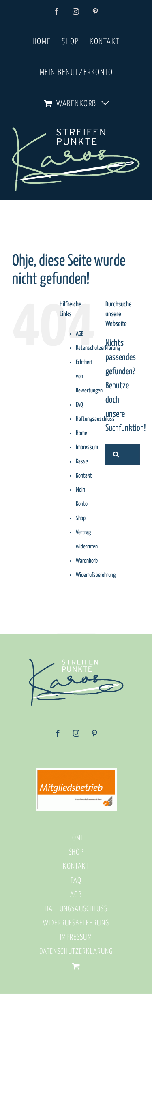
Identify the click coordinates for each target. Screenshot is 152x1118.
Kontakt (84, 476)
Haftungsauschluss (95, 419)
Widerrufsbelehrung (96, 575)
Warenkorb (87, 561)
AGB (79, 334)
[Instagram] (76, 736)
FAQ (79, 405)
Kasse (82, 461)
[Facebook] (58, 736)
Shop (81, 518)
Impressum (87, 447)
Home (81, 433)
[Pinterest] (94, 736)
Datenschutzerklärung (98, 348)
